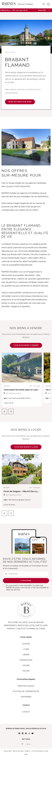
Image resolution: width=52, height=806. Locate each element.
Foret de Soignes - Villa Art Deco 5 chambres (26, 491)
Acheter (26, 644)
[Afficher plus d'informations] (49, 10)
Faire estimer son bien (20, 102)
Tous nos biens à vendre (26, 345)
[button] (38, 356)
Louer (26, 649)
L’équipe (26, 665)
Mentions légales (26, 686)
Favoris (26, 671)
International (26, 660)
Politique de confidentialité (26, 691)
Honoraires (26, 697)
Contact (26, 712)
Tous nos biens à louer (26, 447)
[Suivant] (11, 411)
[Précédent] (4, 411)
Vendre (26, 655)
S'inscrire (26, 580)
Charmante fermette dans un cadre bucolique (27, 390)
